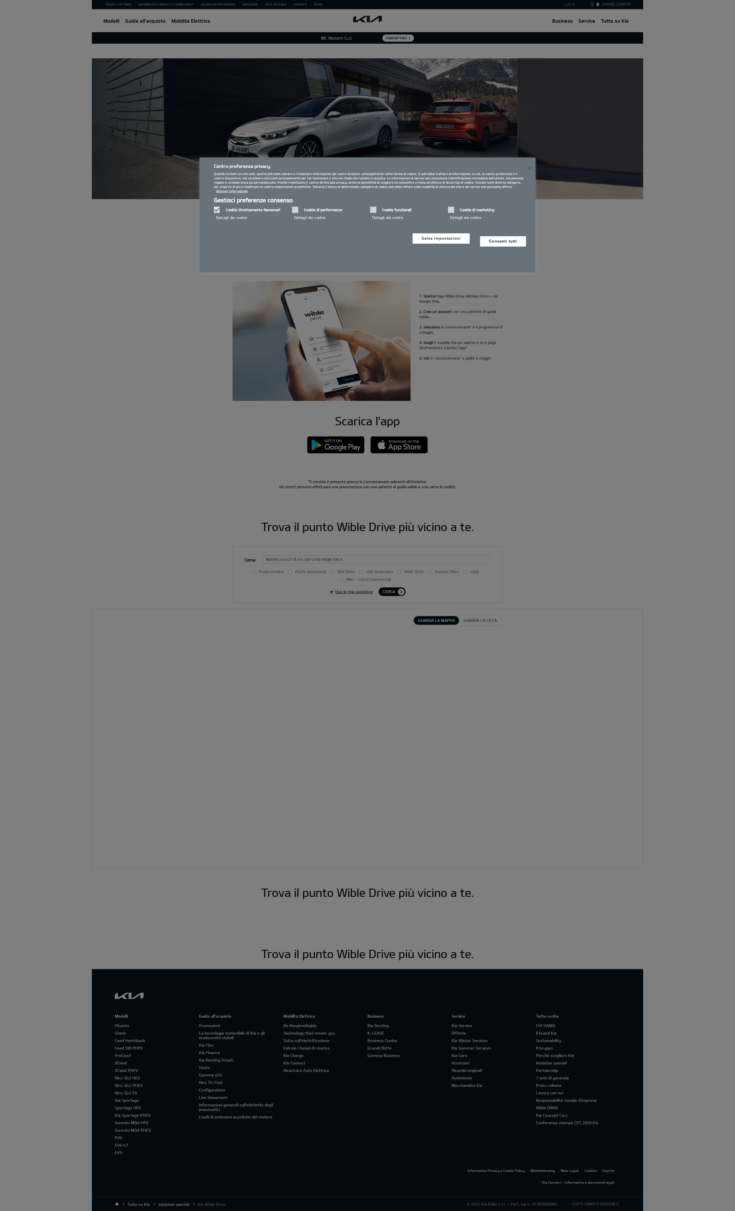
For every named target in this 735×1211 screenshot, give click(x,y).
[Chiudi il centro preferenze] (529, 168)
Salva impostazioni (441, 238)
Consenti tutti (503, 241)
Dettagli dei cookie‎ (231, 218)
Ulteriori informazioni (232, 191)
